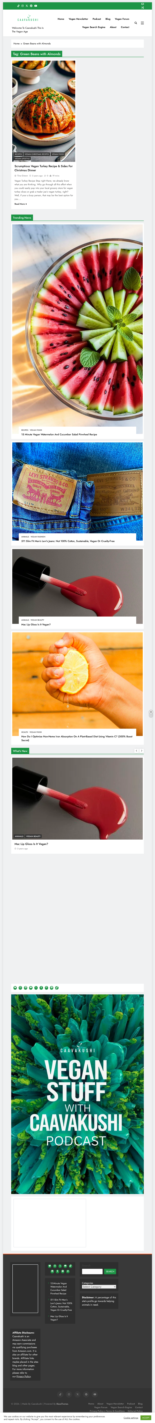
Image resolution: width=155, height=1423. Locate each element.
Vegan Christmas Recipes (37, 154)
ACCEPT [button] (145, 1417)
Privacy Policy (23, 1376)
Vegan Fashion (38, 536)
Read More (20, 203)
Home (61, 19)
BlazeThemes (62, 1403)
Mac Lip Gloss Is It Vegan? (36, 624)
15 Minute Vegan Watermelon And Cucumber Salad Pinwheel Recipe (59, 434)
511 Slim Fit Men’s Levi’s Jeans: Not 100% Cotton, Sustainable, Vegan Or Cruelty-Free (68, 541)
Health (24, 732)
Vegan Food (36, 430)
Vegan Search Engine (93, 27)
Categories (87, 1283)
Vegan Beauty (37, 620)
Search (86, 1266)
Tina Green (22, 175)
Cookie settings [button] (131, 1417)
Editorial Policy (135, 1411)
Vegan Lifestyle (22, 158)
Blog (108, 19)
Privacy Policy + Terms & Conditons (107, 1411)
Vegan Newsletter (78, 19)
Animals (25, 536)
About (113, 27)
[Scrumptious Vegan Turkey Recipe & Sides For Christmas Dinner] (43, 111)
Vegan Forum (122, 19)
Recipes (24, 430)
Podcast (97, 19)
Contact (125, 27)
